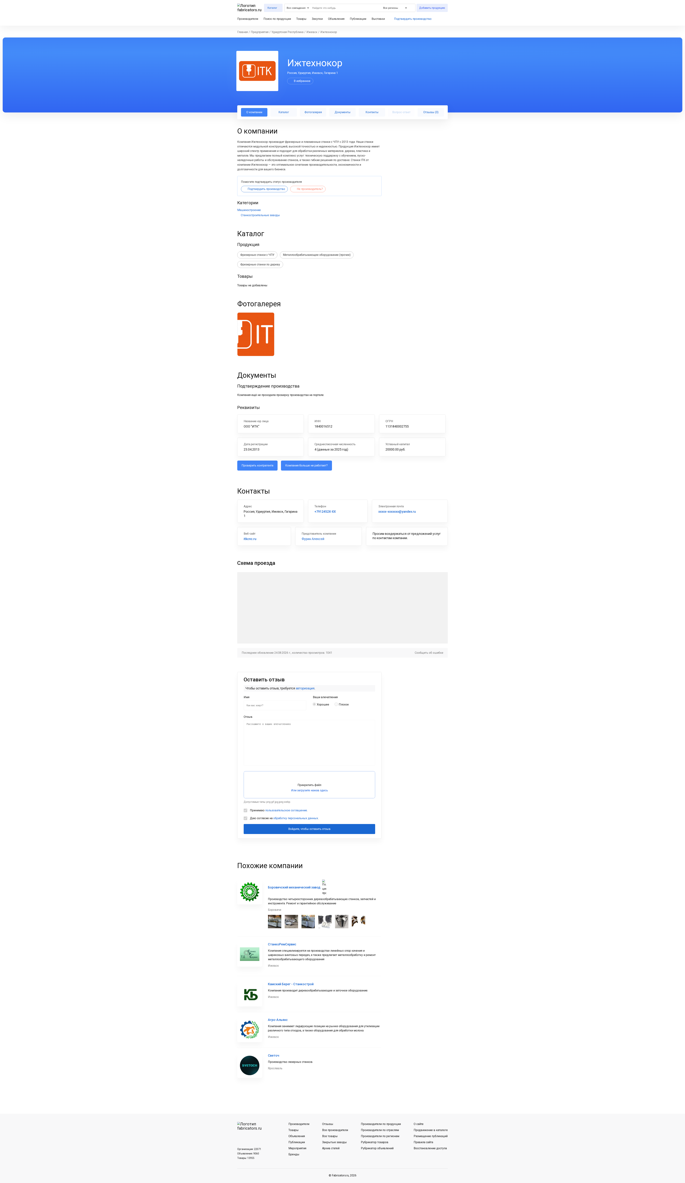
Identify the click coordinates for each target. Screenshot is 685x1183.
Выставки (378, 19)
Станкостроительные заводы (260, 215)
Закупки (317, 19)
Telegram (250, 1137)
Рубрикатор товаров (374, 1142)
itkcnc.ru (250, 539)
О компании (254, 112)
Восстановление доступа (430, 1148)
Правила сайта (423, 1142)
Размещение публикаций (431, 1136)
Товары (301, 19)
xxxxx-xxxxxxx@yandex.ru (397, 511)
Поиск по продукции (277, 19)
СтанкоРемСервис (282, 944)
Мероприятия (297, 1148)
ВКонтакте (241, 1137)
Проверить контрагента (257, 465)
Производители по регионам (380, 1136)
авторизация (305, 688)
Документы (343, 112)
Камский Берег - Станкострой (291, 984)
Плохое (344, 704)
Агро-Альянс (278, 1020)
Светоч (273, 1055)
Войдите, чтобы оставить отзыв (309, 829)
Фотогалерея (313, 112)
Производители (247, 19)
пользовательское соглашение (286, 810)
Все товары (330, 1136)
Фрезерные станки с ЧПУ (257, 255)
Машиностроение (249, 210)
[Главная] (249, 8)
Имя (246, 697)
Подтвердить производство (413, 19)
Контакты (372, 112)
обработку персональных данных (295, 818)
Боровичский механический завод (294, 887)
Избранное (440, 19)
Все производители (335, 1130)
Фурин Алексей (313, 539)
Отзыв (248, 717)
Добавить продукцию (432, 7)
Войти (446, 19)
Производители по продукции (381, 1124)
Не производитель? (310, 189)
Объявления (336, 19)
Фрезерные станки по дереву (260, 264)
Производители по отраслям (380, 1130)
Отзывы (327, 1124)
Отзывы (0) (430, 112)
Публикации (358, 19)
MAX (259, 1137)
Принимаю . (279, 810)
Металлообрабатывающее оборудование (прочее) (317, 255)
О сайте (418, 1124)
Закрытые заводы (334, 1142)
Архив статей (330, 1148)
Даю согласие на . (284, 818)
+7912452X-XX (325, 511)
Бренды (293, 1154)
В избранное (302, 81)
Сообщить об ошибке (429, 652)
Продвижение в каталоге (431, 1130)
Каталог (283, 112)
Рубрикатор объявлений (377, 1148)
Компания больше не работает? (306, 465)
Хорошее (323, 704)
